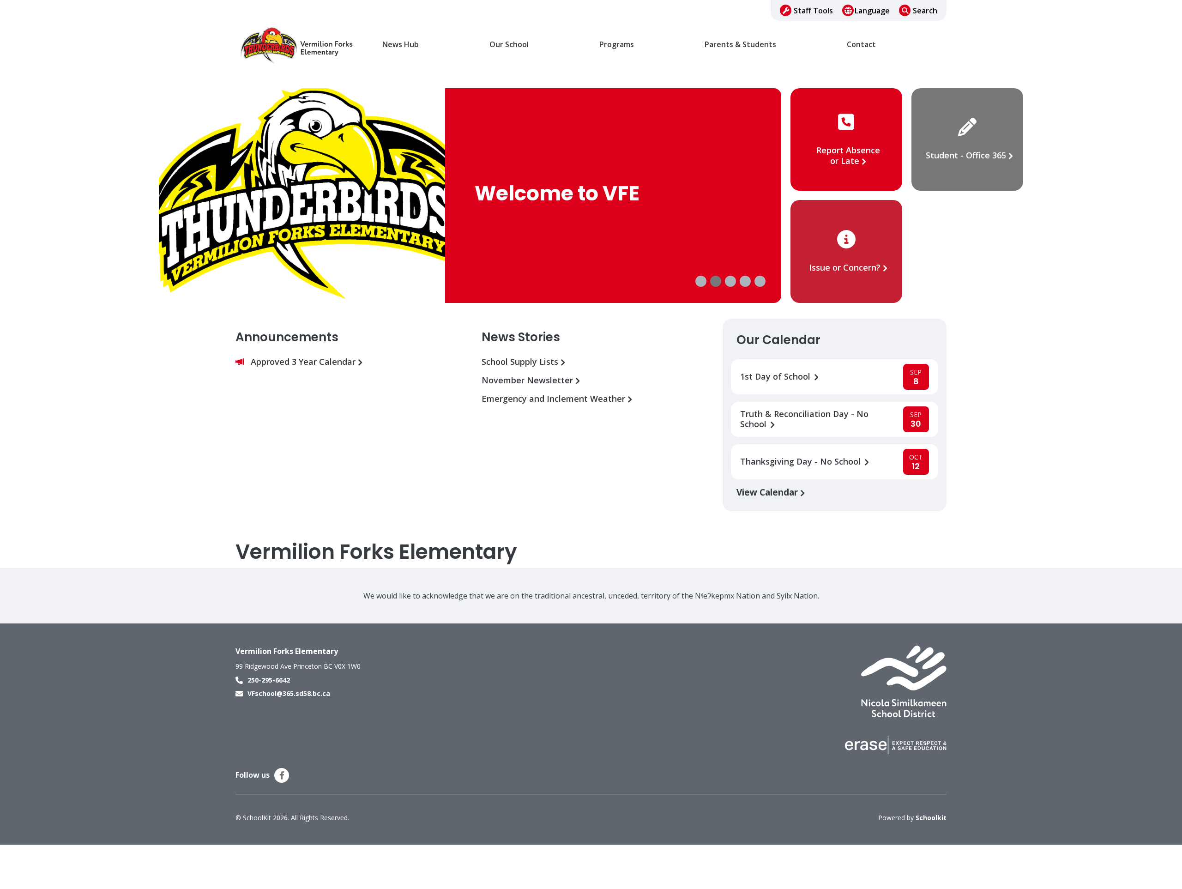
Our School (509, 44)
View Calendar (768, 492)
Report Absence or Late (848, 155)
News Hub (400, 44)
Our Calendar (778, 340)
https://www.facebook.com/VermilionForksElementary (281, 775)
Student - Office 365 (966, 155)
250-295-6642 (268, 680)
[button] (700, 281)
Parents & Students (740, 44)
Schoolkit (931, 817)
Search (925, 11)
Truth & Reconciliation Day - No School (804, 419)
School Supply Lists (521, 362)
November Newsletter (528, 380)
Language (872, 11)
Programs (616, 44)
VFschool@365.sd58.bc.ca (288, 693)
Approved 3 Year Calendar (304, 362)
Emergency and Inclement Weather (554, 398)
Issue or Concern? (844, 267)
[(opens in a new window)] (904, 681)
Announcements (286, 337)
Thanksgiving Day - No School (801, 461)
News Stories (521, 337)
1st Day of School (776, 376)
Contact (861, 44)
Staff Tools (813, 11)
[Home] (297, 45)
